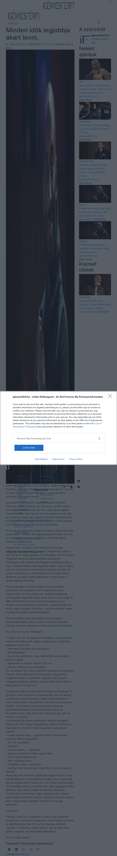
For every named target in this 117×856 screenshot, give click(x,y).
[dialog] (58, 428)
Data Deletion (41, 459)
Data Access (58, 459)
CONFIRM (29, 448)
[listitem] (58, 438)
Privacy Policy (75, 459)
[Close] (111, 397)
